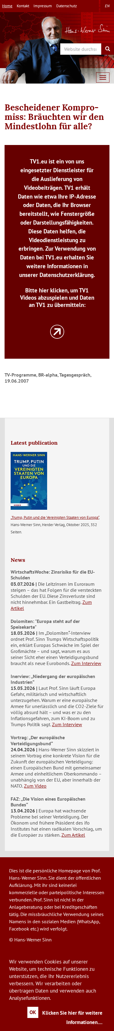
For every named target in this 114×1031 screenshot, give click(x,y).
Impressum (42, 5)
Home (7, 5)
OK (32, 1012)
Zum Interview (86, 663)
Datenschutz (66, 5)
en (107, 5)
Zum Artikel (73, 835)
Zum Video (35, 786)
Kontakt (23, 5)
